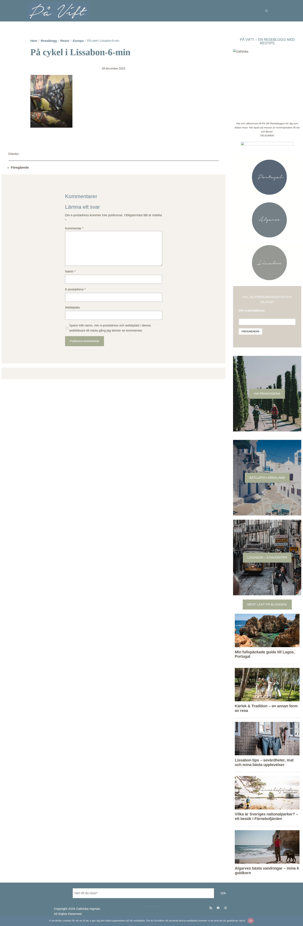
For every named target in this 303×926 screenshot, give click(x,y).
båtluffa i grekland (267, 477)
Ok (250, 920)
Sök (223, 893)
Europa (78, 41)
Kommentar (74, 228)
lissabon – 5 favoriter (267, 557)
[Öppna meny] (266, 11)
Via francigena (267, 393)
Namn (70, 271)
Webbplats (72, 307)
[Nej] (298, 920)
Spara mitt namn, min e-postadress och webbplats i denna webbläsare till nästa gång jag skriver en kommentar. (110, 328)
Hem (33, 41)
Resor (64, 41)
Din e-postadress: (252, 310)
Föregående (20, 167)
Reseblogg (49, 41)
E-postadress (75, 289)
